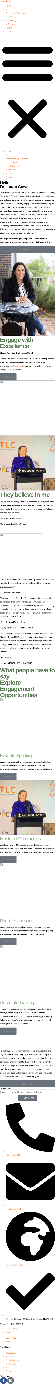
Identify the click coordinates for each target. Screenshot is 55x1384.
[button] (27, 91)
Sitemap (9, 1332)
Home (8, 6)
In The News (11, 24)
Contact (9, 31)
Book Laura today (17, 366)
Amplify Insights (12, 20)
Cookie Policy (11, 1328)
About (8, 9)
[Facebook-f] (3, 1380)
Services (14, 17)
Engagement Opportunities (17, 13)
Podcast (9, 28)
